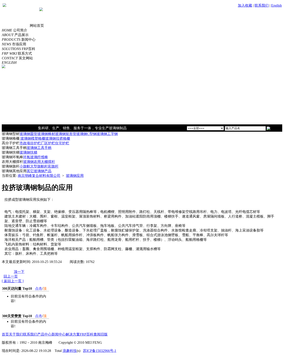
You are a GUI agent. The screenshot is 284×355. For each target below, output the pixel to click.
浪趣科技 (70, 351)
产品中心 (44, 334)
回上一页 (11, 276)
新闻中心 (58, 334)
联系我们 (261, 5)
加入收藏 (245, 5)
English (276, 5)
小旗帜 (25, 166)
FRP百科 (86, 334)
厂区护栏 (48, 143)
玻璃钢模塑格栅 (32, 138)
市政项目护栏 (30, 143)
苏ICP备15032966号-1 (99, 351)
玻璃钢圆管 (28, 134)
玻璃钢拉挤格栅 (57, 138)
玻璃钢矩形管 (65, 134)
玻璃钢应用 (75, 176)
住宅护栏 (62, 143)
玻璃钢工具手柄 (39, 148)
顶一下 (19, 272)
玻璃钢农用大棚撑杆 (39, 162)
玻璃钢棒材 (46, 134)
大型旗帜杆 (39, 166)
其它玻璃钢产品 (39, 171)
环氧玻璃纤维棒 (35, 157)
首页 (5, 334)
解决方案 (73, 334)
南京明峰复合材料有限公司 (39, 176)
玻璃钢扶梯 (28, 152)
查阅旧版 (100, 334)
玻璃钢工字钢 (107, 134)
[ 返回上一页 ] (13, 281)
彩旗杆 (53, 166)
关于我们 (16, 334)
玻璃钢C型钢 (86, 134)
